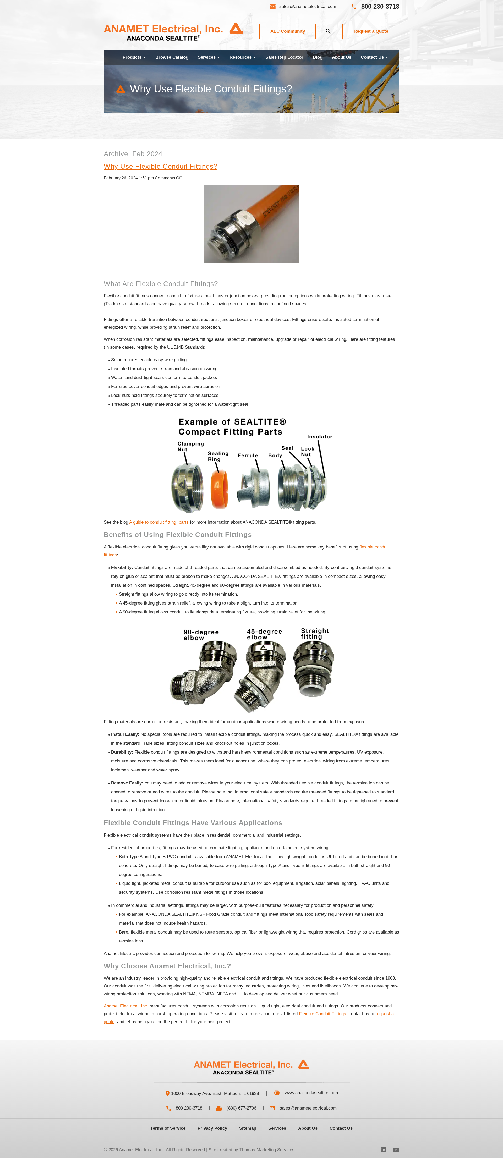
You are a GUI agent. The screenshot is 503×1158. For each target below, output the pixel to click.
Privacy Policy (212, 1128)
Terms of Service (167, 1128)
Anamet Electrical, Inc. (141, 1149)
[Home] (113, 57)
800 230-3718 (189, 1108)
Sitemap (247, 1128)
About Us (308, 1128)
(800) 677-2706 (241, 1108)
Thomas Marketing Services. (267, 1149)
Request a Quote (371, 31)
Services (277, 1128)
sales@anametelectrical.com (308, 1108)
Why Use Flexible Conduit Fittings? (160, 166)
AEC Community (287, 31)
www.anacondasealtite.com (311, 1092)
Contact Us (341, 1128)
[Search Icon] (328, 31)
